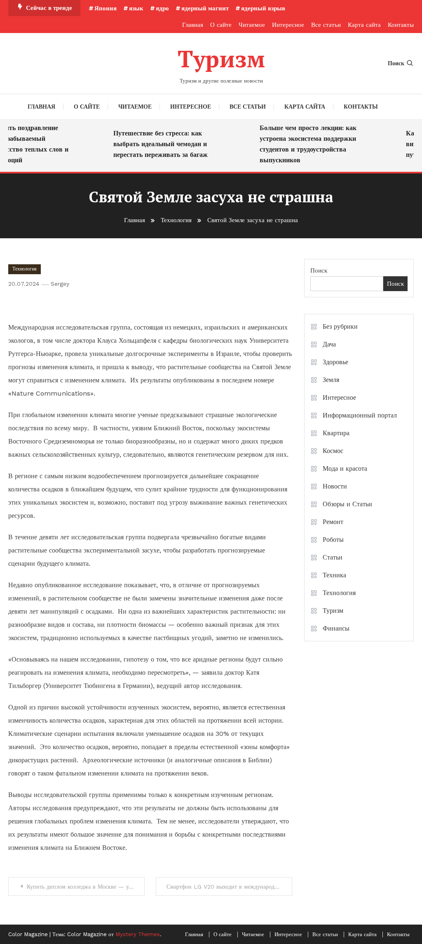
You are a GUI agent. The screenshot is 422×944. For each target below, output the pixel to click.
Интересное (288, 24)
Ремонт (333, 522)
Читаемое (252, 24)
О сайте (221, 24)
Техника (334, 575)
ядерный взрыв (263, 8)
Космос (333, 451)
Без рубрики (340, 326)
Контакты (401, 24)
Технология (24, 269)
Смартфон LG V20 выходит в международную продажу (229, 886)
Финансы (336, 628)
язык (136, 8)
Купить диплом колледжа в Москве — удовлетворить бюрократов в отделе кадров (86, 886)
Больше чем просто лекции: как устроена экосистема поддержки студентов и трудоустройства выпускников (302, 144)
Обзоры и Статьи (347, 504)
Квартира (336, 433)
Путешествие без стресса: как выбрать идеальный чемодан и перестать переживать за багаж (155, 144)
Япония (105, 8)
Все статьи (326, 24)
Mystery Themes (137, 934)
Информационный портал (360, 415)
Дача (329, 344)
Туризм (221, 58)
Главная (192, 24)
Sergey (60, 283)
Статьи (332, 557)
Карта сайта (364, 24)
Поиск (396, 63)
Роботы (333, 539)
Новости (335, 486)
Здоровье (335, 362)
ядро (162, 8)
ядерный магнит (205, 8)
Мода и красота (345, 468)
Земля (331, 380)
